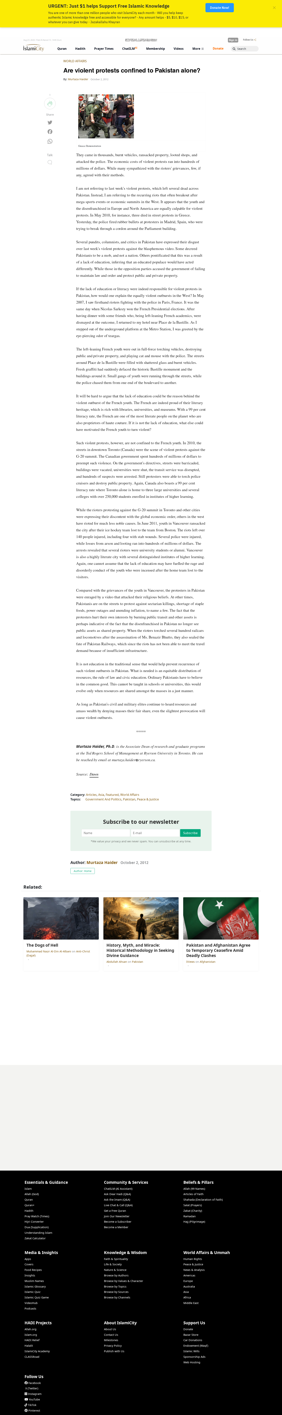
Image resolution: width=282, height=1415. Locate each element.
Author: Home (83, 871)
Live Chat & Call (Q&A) (118, 1205)
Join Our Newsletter (116, 1216)
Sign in (233, 40)
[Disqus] (141, 1113)
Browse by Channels (117, 1297)
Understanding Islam (38, 1233)
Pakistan (129, 799)
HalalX (29, 1345)
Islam (28, 1188)
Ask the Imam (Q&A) (117, 1199)
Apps (28, 1259)
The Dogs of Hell (245, 1409)
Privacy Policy (113, 1345)
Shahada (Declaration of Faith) (203, 1199)
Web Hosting (191, 1362)
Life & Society (113, 1264)
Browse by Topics (115, 1286)
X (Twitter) (31, 1388)
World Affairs (75, 61)
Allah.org (30, 1329)
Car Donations (192, 1340)
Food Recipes (33, 1270)
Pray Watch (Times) (37, 1216)
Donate (188, 1329)
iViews (190, 961)
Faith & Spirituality (116, 1259)
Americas (189, 1275)
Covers (29, 1264)
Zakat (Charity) (192, 1211)
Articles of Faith (193, 1194)
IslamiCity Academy (37, 1351)
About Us (110, 1329)
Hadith (29, 1211)
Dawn (94, 774)
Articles (91, 795)
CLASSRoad (32, 1357)
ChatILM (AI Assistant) (118, 1188)
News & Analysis (194, 1270)
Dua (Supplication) (37, 1227)
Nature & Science (115, 1270)
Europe (188, 1281)
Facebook (34, 1383)
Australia (189, 1286)
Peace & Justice (148, 799)
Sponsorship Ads (194, 1357)
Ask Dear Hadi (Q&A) (117, 1194)
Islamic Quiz (32, 1292)
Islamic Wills (191, 1351)
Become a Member (116, 1227)
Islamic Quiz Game (37, 1297)
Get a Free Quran (115, 1211)
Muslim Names (34, 1281)
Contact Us (111, 1335)
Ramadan (189, 1216)
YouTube (34, 1399)
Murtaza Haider (102, 862)
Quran (29, 1199)
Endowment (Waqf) (195, 1345)
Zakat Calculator (35, 1238)
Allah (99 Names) (194, 1188)
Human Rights (192, 1259)
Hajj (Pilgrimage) (194, 1221)
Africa (187, 1297)
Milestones (111, 1340)
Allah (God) (32, 1194)
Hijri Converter (34, 1221)
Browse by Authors (116, 1275)
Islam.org (31, 1335)
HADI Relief (32, 1340)
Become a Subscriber (117, 1221)
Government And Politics (103, 799)
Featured (112, 795)
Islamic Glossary (35, 1286)
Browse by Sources (116, 1292)
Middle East (191, 1303)
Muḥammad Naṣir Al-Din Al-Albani (49, 951)
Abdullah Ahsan (117, 961)
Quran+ (29, 1205)
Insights (30, 1275)
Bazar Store (190, 1335)
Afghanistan (207, 961)
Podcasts (30, 1308)
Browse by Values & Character (123, 1281)
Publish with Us (114, 1351)
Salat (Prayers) (192, 1205)
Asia (101, 795)
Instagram (34, 1394)
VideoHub (31, 1303)
